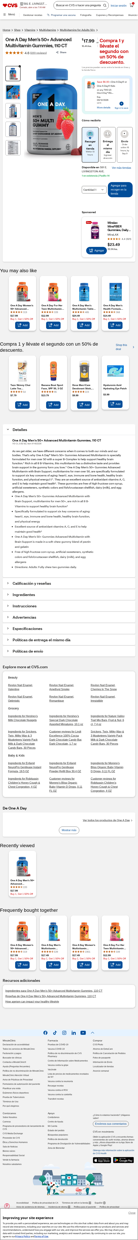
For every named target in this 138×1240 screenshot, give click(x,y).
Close (131, 1213)
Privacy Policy (22, 1236)
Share (63, 52)
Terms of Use (41, 1236)
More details (103, 107)
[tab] (13, 73)
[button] (121, 168)
